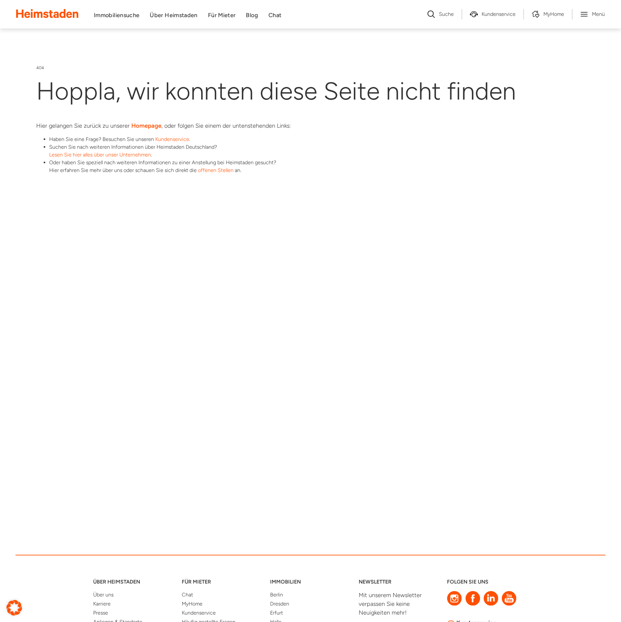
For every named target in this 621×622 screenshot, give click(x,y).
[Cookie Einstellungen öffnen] (14, 607)
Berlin (276, 595)
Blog (252, 15)
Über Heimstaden (173, 15)
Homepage (146, 125)
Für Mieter (222, 15)
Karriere (102, 604)
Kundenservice (172, 139)
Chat (274, 15)
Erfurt (276, 613)
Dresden (279, 604)
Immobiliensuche (116, 15)
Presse (100, 613)
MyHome (192, 604)
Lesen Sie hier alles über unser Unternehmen (100, 155)
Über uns (103, 595)
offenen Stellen (216, 170)
